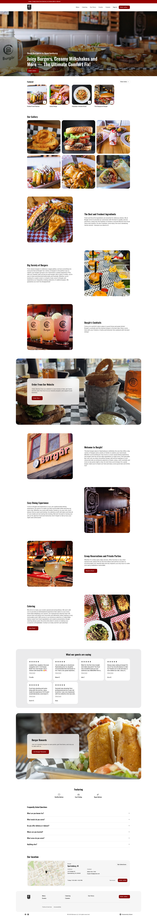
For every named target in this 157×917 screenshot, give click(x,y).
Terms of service (47, 907)
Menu (77, 7)
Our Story (93, 7)
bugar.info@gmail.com (93, 873)
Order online (122, 880)
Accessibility (57, 907)
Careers (107, 7)
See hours (112, 880)
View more (32, 673)
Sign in (115, 7)
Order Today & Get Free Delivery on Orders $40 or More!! (44, 1)
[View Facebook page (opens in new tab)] (25, 914)
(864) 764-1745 (91, 871)
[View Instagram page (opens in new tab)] (28, 914)
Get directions (121, 864)
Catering (84, 7)
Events (101, 7)
